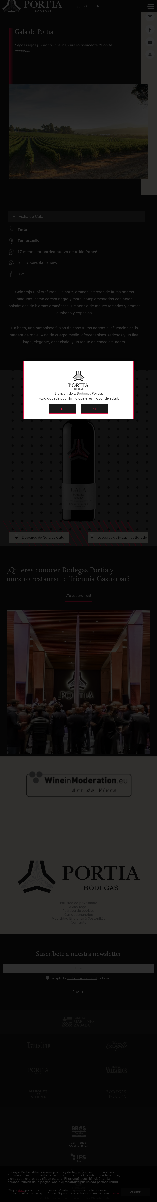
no (94, 409)
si (62, 409)
